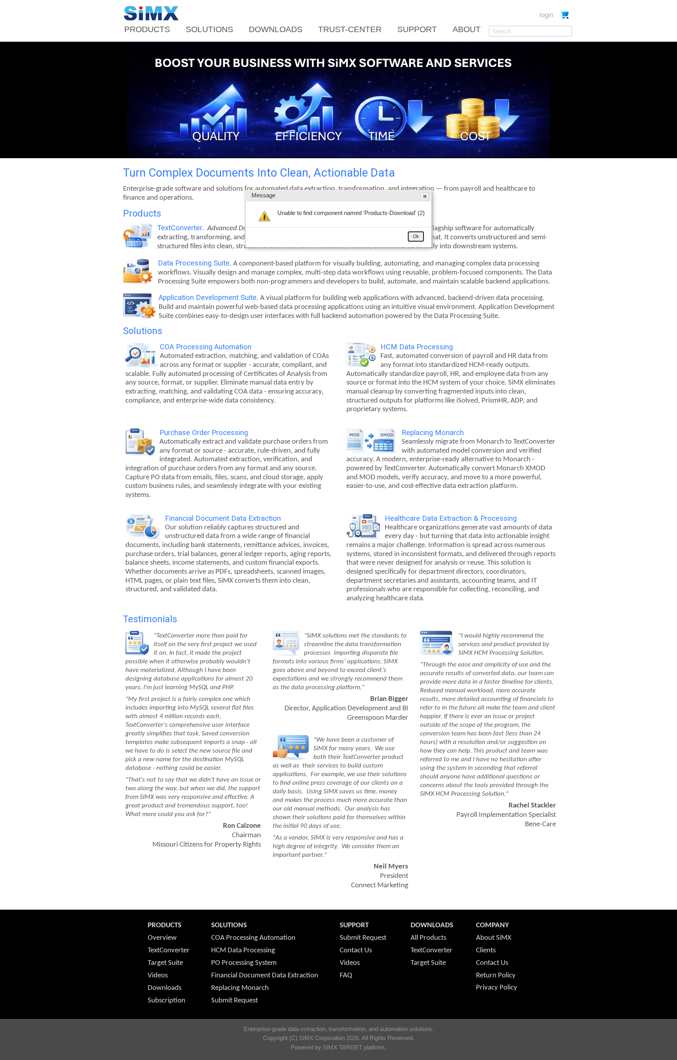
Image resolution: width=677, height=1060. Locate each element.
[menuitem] (150, 29)
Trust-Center (350, 29)
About (467, 29)
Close (425, 196)
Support (417, 29)
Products (147, 29)
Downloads (275, 29)
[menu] (305, 29)
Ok (416, 236)
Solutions (209, 29)
